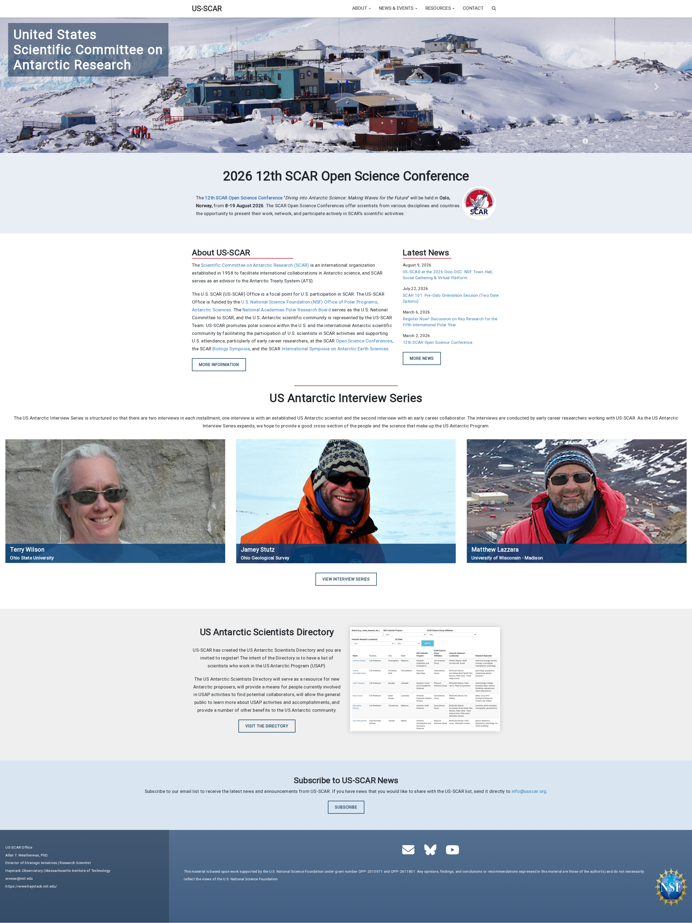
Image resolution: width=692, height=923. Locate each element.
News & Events (397, 8)
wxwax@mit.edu (19, 878)
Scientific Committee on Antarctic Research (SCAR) (255, 265)
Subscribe (346, 807)
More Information (219, 364)
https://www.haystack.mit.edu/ (31, 886)
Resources (438, 8)
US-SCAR (207, 8)
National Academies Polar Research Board (286, 309)
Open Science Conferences (364, 341)
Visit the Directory (266, 726)
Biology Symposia (231, 348)
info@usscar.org (529, 791)
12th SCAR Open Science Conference (438, 342)
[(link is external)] (432, 852)
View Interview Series (346, 579)
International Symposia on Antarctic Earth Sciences (335, 348)
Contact (473, 8)
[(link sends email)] (410, 852)
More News (422, 358)
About (360, 8)
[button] (34, 85)
